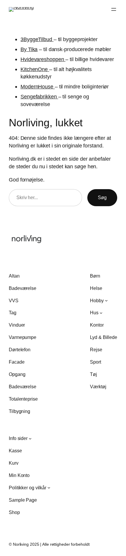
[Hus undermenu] (101, 312)
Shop (14, 512)
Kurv (13, 463)
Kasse (15, 450)
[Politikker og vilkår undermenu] (48, 487)
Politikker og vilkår (27, 487)
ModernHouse (38, 86)
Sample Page (23, 500)
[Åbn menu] (113, 9)
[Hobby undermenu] (106, 300)
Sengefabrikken (39, 96)
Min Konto (19, 475)
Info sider (18, 438)
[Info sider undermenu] (30, 438)
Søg (102, 197)
